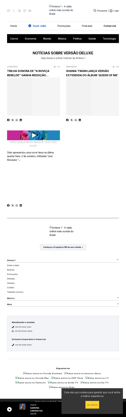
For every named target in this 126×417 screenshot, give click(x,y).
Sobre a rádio (13, 265)
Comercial (110, 25)
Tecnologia (109, 38)
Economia (30, 38)
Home (13, 25)
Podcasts (87, 25)
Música (62, 38)
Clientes (11, 283)
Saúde (92, 38)
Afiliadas (11, 279)
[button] (8, 10)
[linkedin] (21, 120)
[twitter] (12, 120)
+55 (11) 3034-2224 (23, 327)
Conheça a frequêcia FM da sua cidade (62, 247)
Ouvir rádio (39, 25)
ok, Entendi (92, 405)
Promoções (64, 25)
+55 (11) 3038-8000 (23, 345)
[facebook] (8, 120)
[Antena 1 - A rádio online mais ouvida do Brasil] (63, 11)
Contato (10, 287)
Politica (77, 38)
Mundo (47, 38)
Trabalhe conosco (15, 292)
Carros (14, 38)
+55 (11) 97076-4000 (23, 331)
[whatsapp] (17, 120)
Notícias (10, 270)
